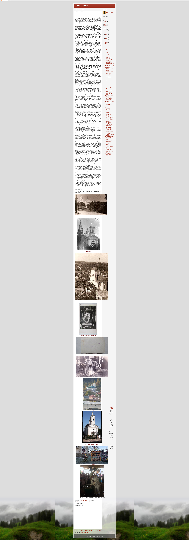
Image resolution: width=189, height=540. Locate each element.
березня (106, 42)
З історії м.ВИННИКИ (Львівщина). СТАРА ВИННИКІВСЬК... (108, 77)
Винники (78, 501)
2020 (105, 25)
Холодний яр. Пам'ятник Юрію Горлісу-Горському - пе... (109, 88)
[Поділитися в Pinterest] (93, 500)
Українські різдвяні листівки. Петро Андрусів (109, 127)
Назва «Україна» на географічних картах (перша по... (108, 144)
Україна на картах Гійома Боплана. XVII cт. (109, 141)
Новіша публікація (79, 530)
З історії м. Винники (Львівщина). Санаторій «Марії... (109, 80)
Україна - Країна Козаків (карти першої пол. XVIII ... (109, 85)
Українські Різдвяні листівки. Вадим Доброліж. (108, 154)
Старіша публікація (97, 530)
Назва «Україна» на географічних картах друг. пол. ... (108, 91)
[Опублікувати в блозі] (90, 500)
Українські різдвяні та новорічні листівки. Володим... (108, 112)
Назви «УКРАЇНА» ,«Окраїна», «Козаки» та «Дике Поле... (109, 134)
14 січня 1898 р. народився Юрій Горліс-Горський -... (109, 117)
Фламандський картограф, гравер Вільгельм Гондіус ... (109, 55)
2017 (105, 29)
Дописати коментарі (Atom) (84, 532)
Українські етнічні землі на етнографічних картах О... (109, 131)
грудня (106, 30)
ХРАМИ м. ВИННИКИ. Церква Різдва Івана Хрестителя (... (108, 93)
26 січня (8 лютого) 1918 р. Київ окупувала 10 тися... (109, 66)
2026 (105, 17)
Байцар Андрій (111, 408)
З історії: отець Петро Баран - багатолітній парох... (108, 105)
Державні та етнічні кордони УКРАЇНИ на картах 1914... (108, 57)
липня (106, 37)
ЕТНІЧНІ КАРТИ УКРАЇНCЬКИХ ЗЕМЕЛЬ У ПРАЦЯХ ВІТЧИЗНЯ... (109, 71)
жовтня (106, 33)
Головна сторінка (88, 530)
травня (106, 39)
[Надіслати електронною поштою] (89, 500)
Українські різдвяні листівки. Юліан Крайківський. (109, 82)
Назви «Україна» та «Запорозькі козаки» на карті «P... (109, 151)
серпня (106, 35)
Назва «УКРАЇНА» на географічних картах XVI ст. (109, 63)
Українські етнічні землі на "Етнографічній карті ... (109, 129)
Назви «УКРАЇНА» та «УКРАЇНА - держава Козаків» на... (108, 52)
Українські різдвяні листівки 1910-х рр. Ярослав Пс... (109, 137)
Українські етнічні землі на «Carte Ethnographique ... (109, 119)
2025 (105, 19)
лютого (106, 43)
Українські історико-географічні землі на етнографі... (108, 114)
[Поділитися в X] (91, 500)
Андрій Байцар (82, 6)
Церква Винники (89, 501)
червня (106, 38)
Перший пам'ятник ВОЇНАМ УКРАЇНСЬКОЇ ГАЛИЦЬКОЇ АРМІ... (109, 121)
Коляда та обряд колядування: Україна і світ (109, 146)
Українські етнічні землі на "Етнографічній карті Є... (109, 149)
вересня (106, 34)
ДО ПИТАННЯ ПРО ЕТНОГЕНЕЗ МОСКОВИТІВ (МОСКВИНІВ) (108, 108)
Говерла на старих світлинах (108, 139)
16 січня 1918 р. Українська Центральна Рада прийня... (109, 102)
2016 (105, 157)
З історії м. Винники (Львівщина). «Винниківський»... (108, 74)
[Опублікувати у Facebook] (92, 500)
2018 (105, 28)
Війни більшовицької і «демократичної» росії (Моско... (109, 49)
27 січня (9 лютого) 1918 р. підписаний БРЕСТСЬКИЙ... (109, 60)
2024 (105, 20)
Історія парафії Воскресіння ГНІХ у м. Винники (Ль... (109, 68)
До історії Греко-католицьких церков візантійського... (108, 124)
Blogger (101, 536)
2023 (105, 21)
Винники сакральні (83, 501)
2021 (105, 24)
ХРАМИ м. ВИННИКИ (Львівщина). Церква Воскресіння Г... (108, 99)
